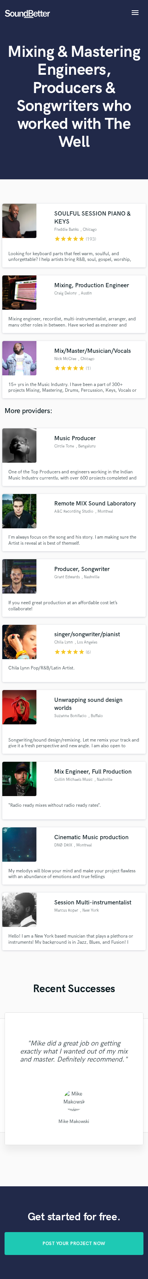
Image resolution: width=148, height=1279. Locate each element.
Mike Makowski (73, 1121)
